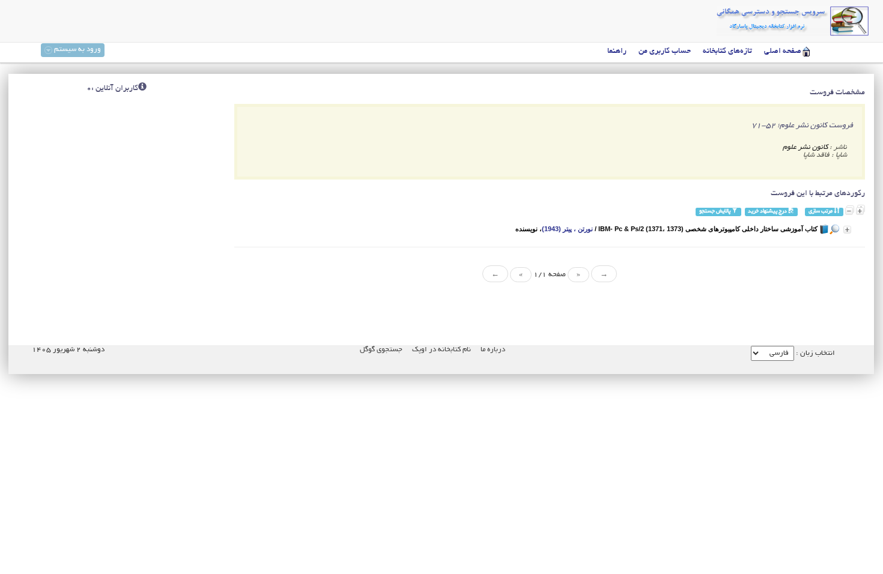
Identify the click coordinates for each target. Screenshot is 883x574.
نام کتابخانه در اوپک (441, 350)
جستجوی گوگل (381, 350)
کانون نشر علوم (805, 147)
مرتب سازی (821, 211)
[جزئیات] (847, 230)
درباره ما (493, 350)
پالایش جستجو (715, 211)
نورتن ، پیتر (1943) (567, 228)
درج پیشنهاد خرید (768, 211)
